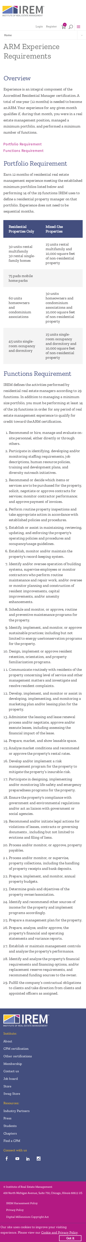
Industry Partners (16, 1111)
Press (7, 1118)
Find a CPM (11, 1141)
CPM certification (15, 1049)
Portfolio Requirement (22, 144)
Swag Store (11, 1094)
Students (9, 1126)
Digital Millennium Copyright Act (27, 1217)
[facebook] (6, 1159)
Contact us (11, 1071)
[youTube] (17, 1159)
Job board (10, 1079)
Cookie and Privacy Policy (59, 1232)
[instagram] (38, 1159)
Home (8, 35)
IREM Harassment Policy (22, 1203)
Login (39, 26)
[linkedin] (28, 1159)
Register (51, 26)
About (7, 1041)
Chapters (10, 1133)
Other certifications (17, 1056)
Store (7, 1086)
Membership (12, 1064)
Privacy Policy (15, 1210)
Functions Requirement (23, 150)
